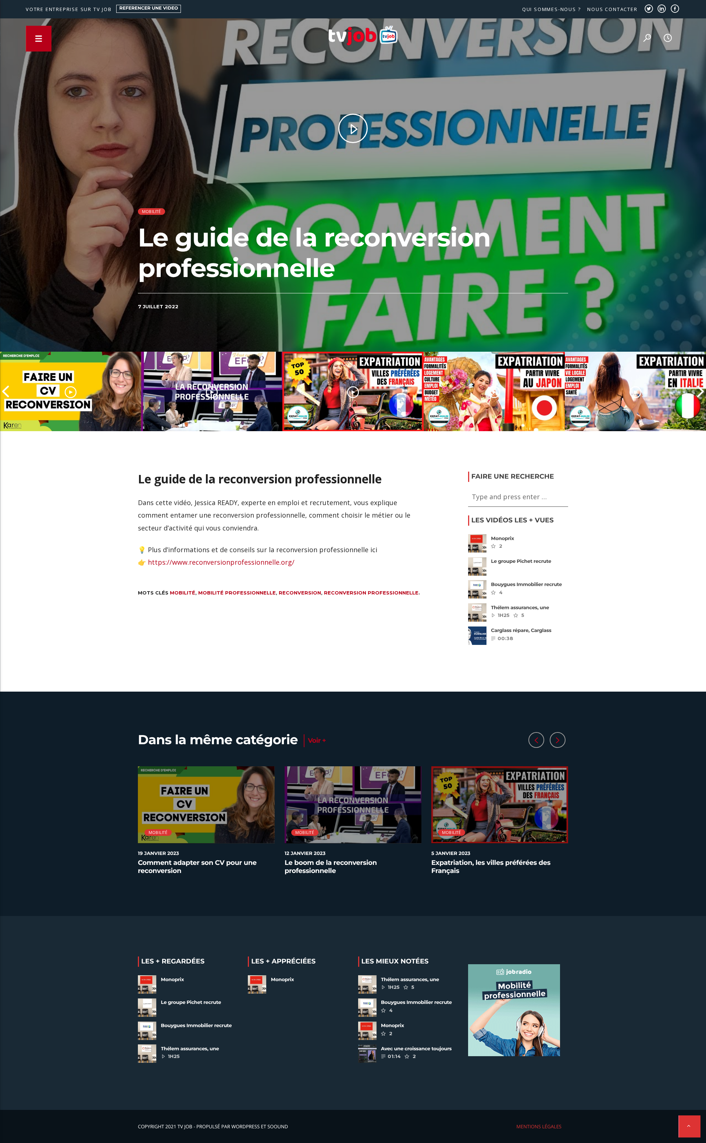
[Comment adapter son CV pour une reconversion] (70, 391)
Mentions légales (538, 1126)
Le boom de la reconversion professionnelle (331, 867)
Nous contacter (612, 9)
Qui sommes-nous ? (551, 9)
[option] (70, 391)
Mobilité (151, 211)
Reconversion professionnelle (371, 593)
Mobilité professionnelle (237, 593)
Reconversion (300, 593)
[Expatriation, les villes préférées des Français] (353, 391)
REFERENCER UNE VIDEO (149, 8)
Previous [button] (5, 391)
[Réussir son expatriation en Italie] (635, 391)
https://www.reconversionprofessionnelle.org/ (221, 562)
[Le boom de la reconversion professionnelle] (211, 391)
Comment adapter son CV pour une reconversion (197, 867)
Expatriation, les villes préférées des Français (490, 867)
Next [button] (700, 391)
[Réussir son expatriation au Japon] (494, 391)
